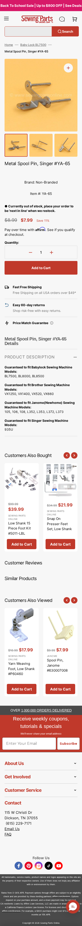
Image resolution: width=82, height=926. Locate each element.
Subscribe (68, 744)
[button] (6, 19)
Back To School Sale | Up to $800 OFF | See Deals (41, 5)
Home (9, 45)
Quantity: (12, 242)
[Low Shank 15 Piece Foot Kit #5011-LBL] (22, 507)
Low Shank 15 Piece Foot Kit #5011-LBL (19, 528)
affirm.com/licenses (11, 911)
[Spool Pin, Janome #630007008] (60, 652)
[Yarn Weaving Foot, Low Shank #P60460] (22, 652)
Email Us (12, 829)
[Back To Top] (75, 919)
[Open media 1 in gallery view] (68, 67)
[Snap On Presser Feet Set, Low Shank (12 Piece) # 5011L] (60, 507)
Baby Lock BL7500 (33, 45)
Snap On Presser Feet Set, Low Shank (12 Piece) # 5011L (59, 528)
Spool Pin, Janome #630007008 (57, 665)
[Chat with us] (62, 19)
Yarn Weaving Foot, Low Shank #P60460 (21, 668)
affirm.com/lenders (61, 896)
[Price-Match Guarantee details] (51, 323)
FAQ (8, 834)
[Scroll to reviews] (41, 172)
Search (67, 31)
